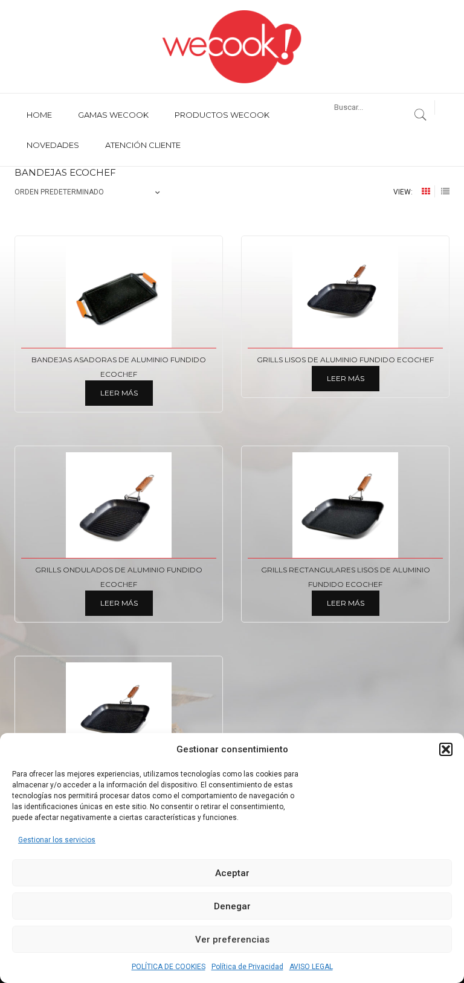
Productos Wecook (222, 115)
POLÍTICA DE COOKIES (168, 966)
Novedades (53, 145)
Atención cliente (143, 145)
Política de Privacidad (247, 966)
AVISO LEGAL (311, 966)
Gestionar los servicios (56, 840)
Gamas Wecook (113, 115)
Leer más (119, 392)
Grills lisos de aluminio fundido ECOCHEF (345, 359)
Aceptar (232, 873)
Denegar (232, 906)
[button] (446, 749)
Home (39, 115)
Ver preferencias (232, 939)
